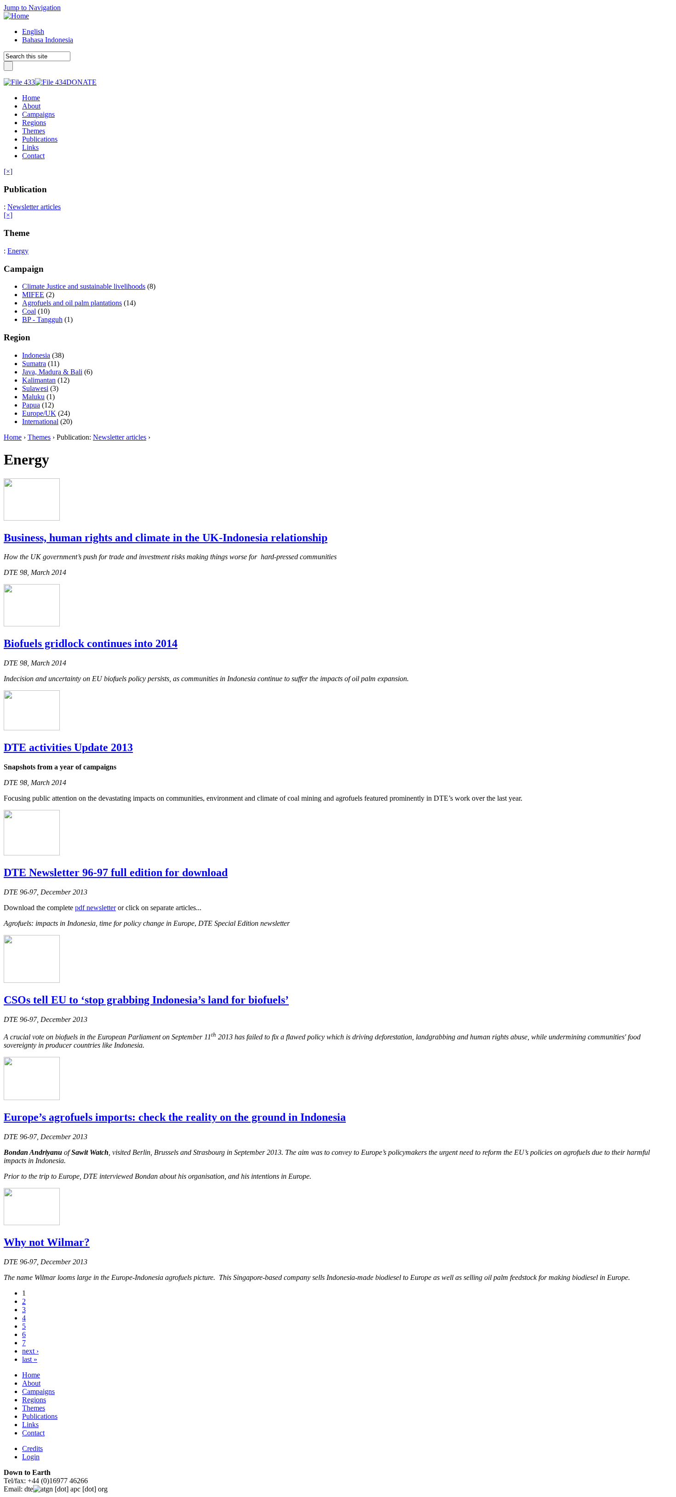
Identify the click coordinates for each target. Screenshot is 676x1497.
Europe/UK (39, 413)
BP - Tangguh (42, 319)
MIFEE (33, 294)
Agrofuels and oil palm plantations (72, 303)
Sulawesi (35, 388)
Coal (29, 311)
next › (30, 1351)
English (33, 31)
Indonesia (36, 355)
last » (29, 1359)
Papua (31, 405)
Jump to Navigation (32, 7)
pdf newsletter (95, 908)
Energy (18, 251)
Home (13, 437)
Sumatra (34, 363)
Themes (39, 437)
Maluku (33, 397)
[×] (8, 171)
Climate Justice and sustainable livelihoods (83, 286)
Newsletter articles (34, 207)
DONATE (81, 82)
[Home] (16, 16)
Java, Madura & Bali (52, 372)
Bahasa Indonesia (47, 40)
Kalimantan (39, 380)
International (40, 421)
